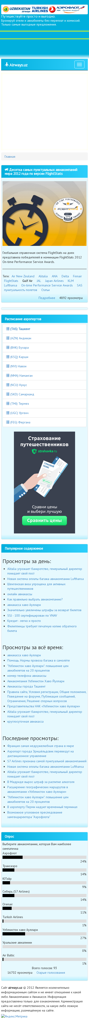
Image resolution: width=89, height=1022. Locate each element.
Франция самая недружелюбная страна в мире (40, 746)
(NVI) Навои (17, 366)
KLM (71, 281)
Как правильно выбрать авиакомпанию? (35, 599)
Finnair (77, 276)
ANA (55, 276)
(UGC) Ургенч (19, 413)
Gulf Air (27, 281)
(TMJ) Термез (19, 404)
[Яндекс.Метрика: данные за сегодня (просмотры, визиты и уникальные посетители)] (14, 1016)
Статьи (45, 290)
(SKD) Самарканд (21, 394)
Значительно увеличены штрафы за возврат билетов (44, 610)
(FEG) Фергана (19, 422)
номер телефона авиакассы (26, 676)
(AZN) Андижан (20, 338)
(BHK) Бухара (19, 347)
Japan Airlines (54, 281)
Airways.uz (18, 64)
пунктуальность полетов (20, 290)
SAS (79, 285)
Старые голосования (51, 973)
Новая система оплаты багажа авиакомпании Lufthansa (45, 579)
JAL (39, 281)
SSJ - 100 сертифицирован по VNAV (32, 615)
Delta (65, 276)
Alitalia (43, 276)
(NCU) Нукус (18, 385)
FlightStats (11, 281)
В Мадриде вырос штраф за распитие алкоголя (40, 782)
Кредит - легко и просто (24, 621)
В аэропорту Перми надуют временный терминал (42, 807)
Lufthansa (10, 285)
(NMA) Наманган (21, 375)
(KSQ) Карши (18, 357)
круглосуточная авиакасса (25, 721)
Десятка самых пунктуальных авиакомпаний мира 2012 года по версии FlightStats (41, 171)
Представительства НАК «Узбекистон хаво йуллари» (43, 706)
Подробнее (47, 298)
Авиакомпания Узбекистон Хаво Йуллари (35, 681)
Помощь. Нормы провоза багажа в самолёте (38, 660)
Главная (10, 156)
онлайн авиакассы (19, 594)
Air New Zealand (23, 276)
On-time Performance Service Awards (47, 285)
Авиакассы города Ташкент (26, 686)
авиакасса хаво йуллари (24, 605)
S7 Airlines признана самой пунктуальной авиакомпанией (46, 761)
